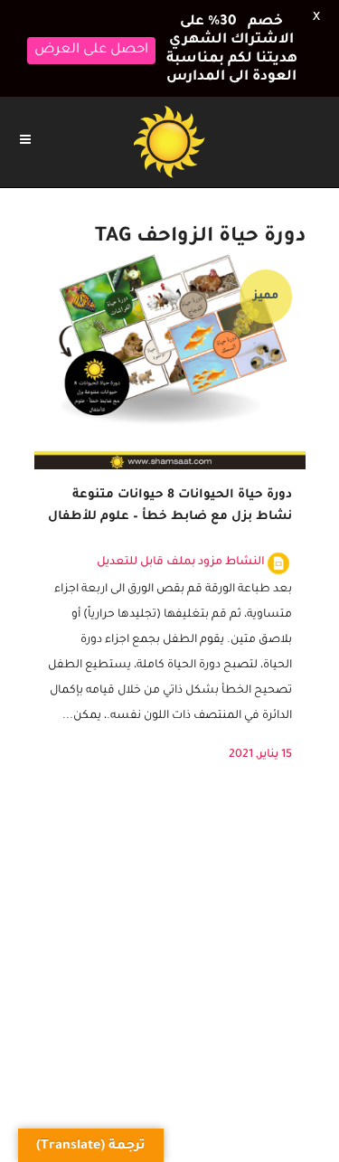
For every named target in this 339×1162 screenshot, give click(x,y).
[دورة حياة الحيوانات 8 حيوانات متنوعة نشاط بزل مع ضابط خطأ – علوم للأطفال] (170, 356)
